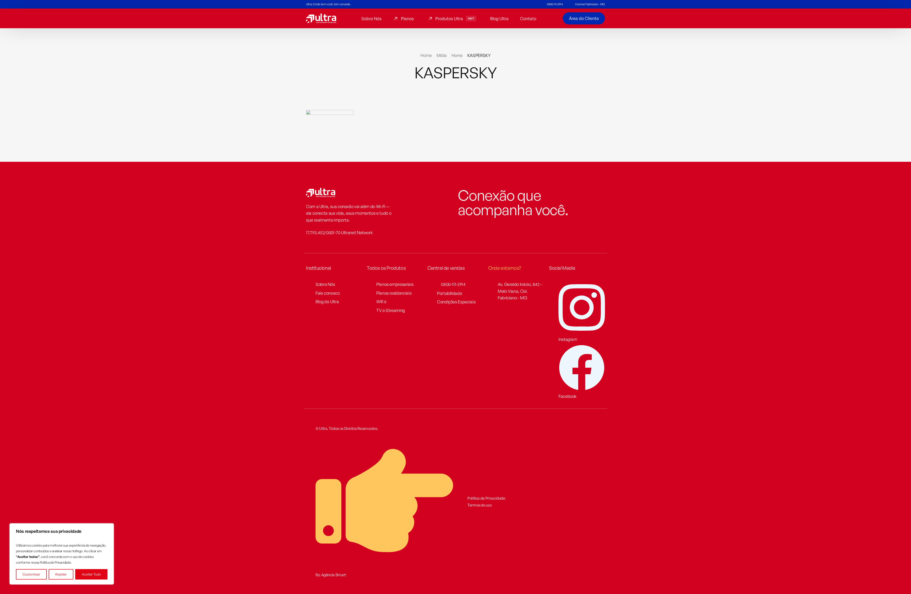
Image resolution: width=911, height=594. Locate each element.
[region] (61, 554)
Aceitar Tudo (91, 574)
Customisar (31, 574)
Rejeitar (61, 574)
